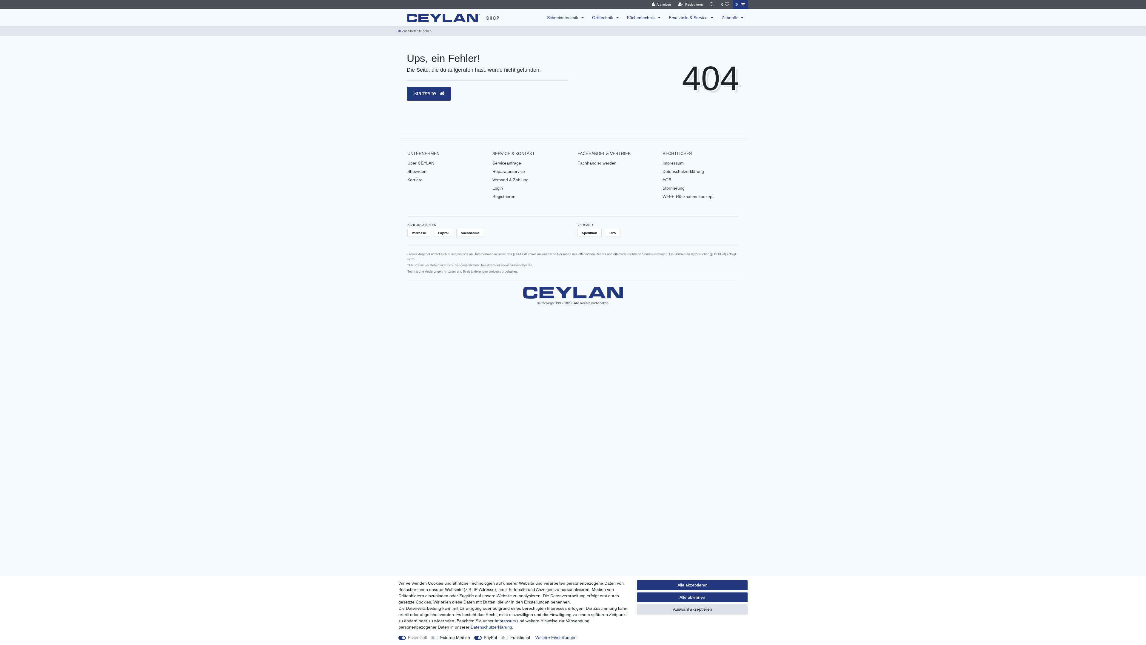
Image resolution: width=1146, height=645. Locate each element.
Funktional (520, 637)
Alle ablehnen (692, 597)
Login (497, 188)
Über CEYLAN (420, 163)
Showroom (417, 171)
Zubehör (730, 17)
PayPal (490, 637)
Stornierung (674, 188)
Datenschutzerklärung (683, 171)
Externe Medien (455, 637)
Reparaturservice (508, 171)
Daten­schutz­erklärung (491, 627)
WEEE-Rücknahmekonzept (688, 196)
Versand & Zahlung (510, 179)
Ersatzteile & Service (689, 17)
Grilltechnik (603, 17)
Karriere (415, 179)
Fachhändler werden (597, 163)
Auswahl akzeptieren (692, 609)
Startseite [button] (425, 93)
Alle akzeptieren (692, 585)
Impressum (673, 163)
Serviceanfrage (506, 163)
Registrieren (503, 196)
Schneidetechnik (563, 17)
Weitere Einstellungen (556, 637)
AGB (667, 179)
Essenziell (417, 637)
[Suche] (712, 4)
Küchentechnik (641, 17)
